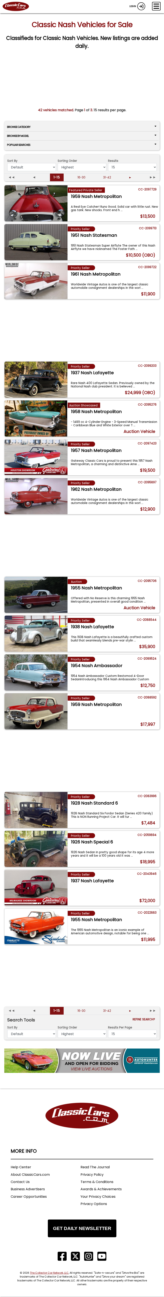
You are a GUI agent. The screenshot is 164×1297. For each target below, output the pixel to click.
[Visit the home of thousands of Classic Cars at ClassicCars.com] (18, 6)
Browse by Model (18, 136)
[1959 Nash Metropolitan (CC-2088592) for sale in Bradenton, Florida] (35, 711)
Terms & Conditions (97, 1181)
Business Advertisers (28, 1189)
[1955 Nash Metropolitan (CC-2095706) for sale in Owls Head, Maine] (35, 595)
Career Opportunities (29, 1196)
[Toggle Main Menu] (156, 6)
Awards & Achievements (101, 1189)
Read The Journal (95, 1167)
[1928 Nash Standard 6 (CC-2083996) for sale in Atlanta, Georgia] (35, 810)
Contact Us (20, 1181)
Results (113, 161)
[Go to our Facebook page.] (62, 1256)
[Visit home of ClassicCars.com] (82, 1122)
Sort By (12, 161)
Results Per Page (120, 1027)
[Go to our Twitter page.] (75, 1256)
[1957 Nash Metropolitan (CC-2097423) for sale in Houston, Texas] (35, 457)
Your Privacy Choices (98, 1196)
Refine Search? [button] (145, 1019)
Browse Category (18, 127)
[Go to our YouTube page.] (101, 1256)
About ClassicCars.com (30, 1174)
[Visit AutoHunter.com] (82, 1061)
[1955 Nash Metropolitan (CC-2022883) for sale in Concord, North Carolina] (35, 926)
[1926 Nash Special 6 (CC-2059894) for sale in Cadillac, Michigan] (35, 849)
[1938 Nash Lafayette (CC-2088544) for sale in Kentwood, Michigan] (35, 634)
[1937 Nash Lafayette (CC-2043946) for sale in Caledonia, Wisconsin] (35, 888)
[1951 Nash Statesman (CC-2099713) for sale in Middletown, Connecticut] (35, 242)
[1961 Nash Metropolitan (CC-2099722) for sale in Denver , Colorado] (35, 281)
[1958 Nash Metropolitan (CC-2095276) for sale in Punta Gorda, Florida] (35, 418)
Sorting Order (67, 161)
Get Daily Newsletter (82, 1228)
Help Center (21, 1167)
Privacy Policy (92, 1174)
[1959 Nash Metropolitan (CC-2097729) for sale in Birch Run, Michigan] (35, 203)
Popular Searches (18, 145)
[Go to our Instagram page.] (88, 1256)
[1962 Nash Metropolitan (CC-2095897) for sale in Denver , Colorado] (35, 496)
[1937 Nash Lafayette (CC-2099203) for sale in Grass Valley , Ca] (35, 380)
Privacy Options (94, 1203)
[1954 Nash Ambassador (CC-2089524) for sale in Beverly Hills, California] (35, 672)
